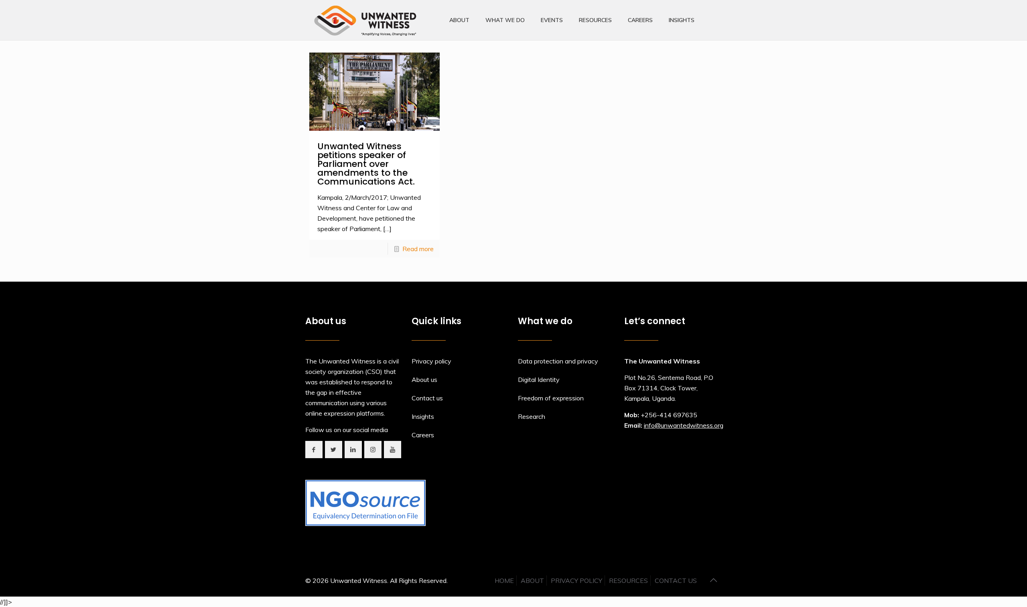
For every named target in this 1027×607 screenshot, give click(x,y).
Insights (423, 416)
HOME (504, 581)
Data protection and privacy (558, 361)
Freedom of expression (551, 398)
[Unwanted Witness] (366, 20)
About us (424, 380)
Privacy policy (431, 361)
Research (531, 416)
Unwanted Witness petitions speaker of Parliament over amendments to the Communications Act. (366, 164)
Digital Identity (539, 380)
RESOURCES (628, 581)
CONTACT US (676, 581)
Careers (423, 435)
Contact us (427, 398)
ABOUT (532, 581)
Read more (418, 249)
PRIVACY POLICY (576, 581)
